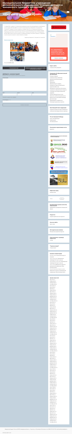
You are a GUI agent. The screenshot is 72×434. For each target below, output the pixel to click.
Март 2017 (52, 412)
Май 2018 (51, 391)
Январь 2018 (52, 397)
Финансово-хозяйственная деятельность (58, 95)
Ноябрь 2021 (52, 331)
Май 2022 (51, 322)
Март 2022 (52, 325)
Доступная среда (53, 98)
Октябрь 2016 (52, 420)
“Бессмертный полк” (54, 121)
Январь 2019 (52, 379)
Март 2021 (52, 341)
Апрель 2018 (52, 393)
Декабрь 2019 (52, 362)
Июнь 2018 (52, 390)
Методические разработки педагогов (57, 231)
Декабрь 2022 (52, 312)
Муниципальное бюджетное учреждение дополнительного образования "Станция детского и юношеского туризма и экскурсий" (33, 5)
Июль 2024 (52, 285)
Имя (4, 92)
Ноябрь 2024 (52, 281)
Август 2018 (52, 387)
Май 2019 (51, 373)
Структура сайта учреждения (55, 67)
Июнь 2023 (52, 303)
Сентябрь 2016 (53, 422)
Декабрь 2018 (52, 381)
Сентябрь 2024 (53, 284)
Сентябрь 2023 (53, 300)
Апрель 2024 (52, 290)
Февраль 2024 (52, 293)
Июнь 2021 (52, 337)
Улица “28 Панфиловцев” (55, 118)
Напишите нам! (53, 192)
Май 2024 (51, 288)
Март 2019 (52, 376)
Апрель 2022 (52, 323)
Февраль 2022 (52, 326)
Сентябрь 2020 (53, 350)
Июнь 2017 (52, 408)
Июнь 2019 (52, 372)
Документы (52, 80)
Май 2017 (51, 409)
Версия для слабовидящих (59, 27)
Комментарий (5, 77)
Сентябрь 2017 (53, 403)
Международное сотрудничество (56, 100)
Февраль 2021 (52, 343)
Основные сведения (54, 76)
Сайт (33, 92)
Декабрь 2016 (52, 417)
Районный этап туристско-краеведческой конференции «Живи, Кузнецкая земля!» (58, 266)
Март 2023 (52, 308)
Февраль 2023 (52, 309)
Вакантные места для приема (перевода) (58, 97)
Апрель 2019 (52, 375)
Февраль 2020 (52, 359)
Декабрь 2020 (52, 346)
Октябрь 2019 (52, 365)
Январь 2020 (52, 361)
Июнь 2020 (52, 353)
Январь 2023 (52, 311)
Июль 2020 (52, 352)
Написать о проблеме (59, 58)
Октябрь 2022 (52, 315)
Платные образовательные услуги (56, 94)
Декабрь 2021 (52, 329)
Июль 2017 (52, 406)
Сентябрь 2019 (53, 367)
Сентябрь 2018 (53, 385)
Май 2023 (51, 305)
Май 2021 (51, 338)
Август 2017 (52, 405)
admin (13, 62)
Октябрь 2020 (52, 349)
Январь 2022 (52, 328)
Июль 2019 (52, 370)
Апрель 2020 (52, 356)
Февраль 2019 (52, 378)
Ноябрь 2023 (52, 297)
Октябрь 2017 (52, 402)
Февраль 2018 (52, 396)
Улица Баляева (53, 120)
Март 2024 (52, 291)
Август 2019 (52, 369)
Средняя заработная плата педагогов (57, 216)
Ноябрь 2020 (52, 347)
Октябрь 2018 (52, 384)
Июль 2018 (52, 388)
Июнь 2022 (52, 320)
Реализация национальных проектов (57, 101)
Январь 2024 (52, 294)
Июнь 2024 (52, 287)
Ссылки (51, 240)
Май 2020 (51, 355)
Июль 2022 (52, 318)
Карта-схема (52, 224)
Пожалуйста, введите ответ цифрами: (9, 97)
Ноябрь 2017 (52, 400)
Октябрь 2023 (52, 299)
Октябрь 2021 (52, 332)
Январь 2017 (52, 415)
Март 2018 (52, 394)
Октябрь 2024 (52, 282)
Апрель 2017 (52, 411)
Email (18, 92)
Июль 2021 (52, 335)
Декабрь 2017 (52, 399)
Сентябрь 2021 (53, 334)
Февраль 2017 (52, 414)
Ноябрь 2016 (52, 418)
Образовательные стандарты (55, 83)
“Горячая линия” (53, 247)
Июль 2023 (52, 302)
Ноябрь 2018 (52, 382)
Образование (52, 82)
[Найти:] (55, 198)
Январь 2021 (52, 344)
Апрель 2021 (52, 340)
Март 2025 (52, 279)
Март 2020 (52, 358)
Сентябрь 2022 (53, 317)
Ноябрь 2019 (52, 364)
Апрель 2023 (52, 306)
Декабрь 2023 (52, 296)
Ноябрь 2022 (52, 314)
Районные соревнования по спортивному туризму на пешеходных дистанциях (35, 69)
